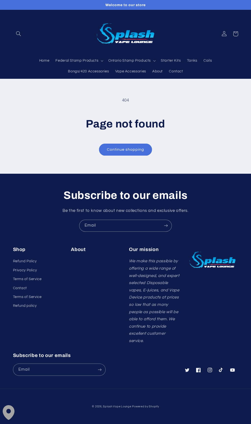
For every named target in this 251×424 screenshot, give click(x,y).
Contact (20, 288)
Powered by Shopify (145, 406)
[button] (18, 33)
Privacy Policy (25, 270)
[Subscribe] (166, 226)
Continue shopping (125, 149)
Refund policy (25, 306)
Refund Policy (25, 261)
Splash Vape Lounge (117, 406)
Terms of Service (27, 279)
